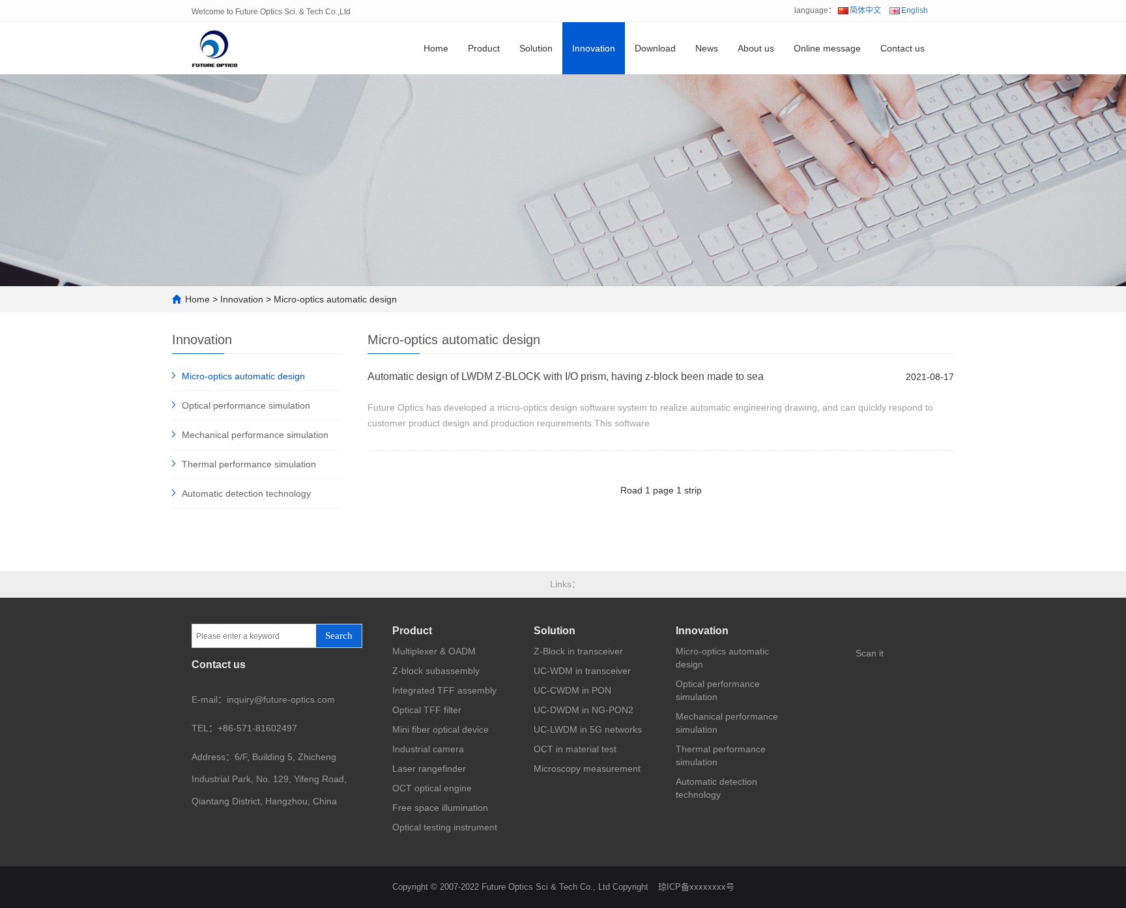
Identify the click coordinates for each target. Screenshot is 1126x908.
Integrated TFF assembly (444, 690)
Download (655, 48)
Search (339, 635)
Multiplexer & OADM (434, 651)
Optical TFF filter (426, 710)
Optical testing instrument (444, 827)
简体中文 (865, 10)
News (706, 48)
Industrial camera (428, 749)
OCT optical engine (432, 788)
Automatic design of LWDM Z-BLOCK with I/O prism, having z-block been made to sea (566, 376)
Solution (536, 48)
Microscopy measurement (587, 768)
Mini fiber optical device (440, 729)
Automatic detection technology (246, 493)
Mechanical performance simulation (255, 435)
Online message (827, 48)
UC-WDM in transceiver (582, 671)
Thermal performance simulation (249, 464)
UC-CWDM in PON (572, 690)
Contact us (902, 48)
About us (756, 48)
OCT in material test (575, 749)
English (914, 10)
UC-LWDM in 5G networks (588, 729)
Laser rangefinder (429, 768)
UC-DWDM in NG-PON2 (583, 710)
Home (436, 48)
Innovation (593, 48)
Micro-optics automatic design (335, 299)
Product (484, 48)
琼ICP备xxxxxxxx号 (696, 887)
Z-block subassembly (436, 671)
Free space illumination (440, 807)
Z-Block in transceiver (578, 651)
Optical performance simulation (246, 405)
